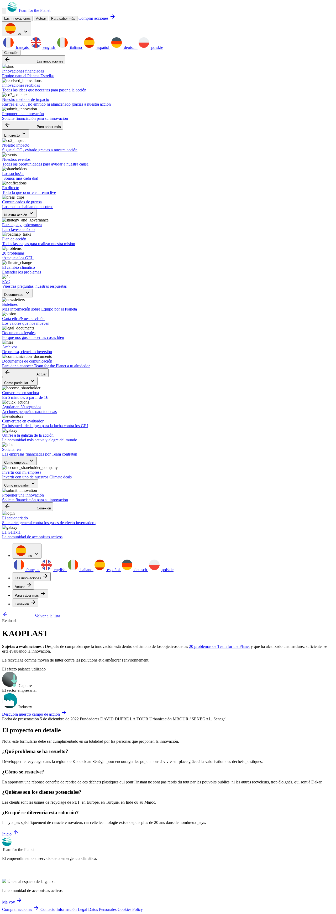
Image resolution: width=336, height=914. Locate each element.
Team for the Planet (33, 10)
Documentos (17, 293)
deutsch (130, 47)
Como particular (19, 381)
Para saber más (63, 18)
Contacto (47, 909)
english (49, 47)
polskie (156, 47)
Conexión (11, 53)
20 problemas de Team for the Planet (219, 646)
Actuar (25, 372)
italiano (76, 47)
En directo (15, 133)
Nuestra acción (19, 213)
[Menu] (4, 10)
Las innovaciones (33, 59)
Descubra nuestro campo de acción (34, 714)
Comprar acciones (97, 18)
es (23, 31)
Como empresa (19, 460)
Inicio (10, 834)
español (103, 47)
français (22, 47)
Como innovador (20, 483)
